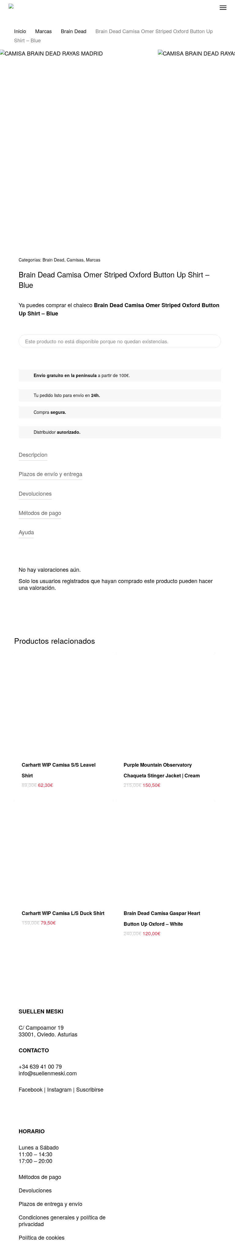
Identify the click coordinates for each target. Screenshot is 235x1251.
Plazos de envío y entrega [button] (50, 474)
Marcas (43, 31)
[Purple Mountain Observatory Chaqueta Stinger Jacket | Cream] (165, 701)
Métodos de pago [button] (40, 513)
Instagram (60, 1089)
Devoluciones (35, 1190)
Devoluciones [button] (35, 493)
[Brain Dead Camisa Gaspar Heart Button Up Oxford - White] (165, 850)
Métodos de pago (40, 1176)
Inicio (20, 31)
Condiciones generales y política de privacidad (62, 1220)
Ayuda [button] (26, 532)
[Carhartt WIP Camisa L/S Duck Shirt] (63, 850)
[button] (223, 7)
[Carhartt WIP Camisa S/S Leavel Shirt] (63, 701)
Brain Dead (73, 31)
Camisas (75, 260)
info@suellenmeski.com (48, 1073)
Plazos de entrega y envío (50, 1203)
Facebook (31, 1089)
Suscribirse (89, 1089)
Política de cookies (42, 1237)
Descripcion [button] (33, 454)
